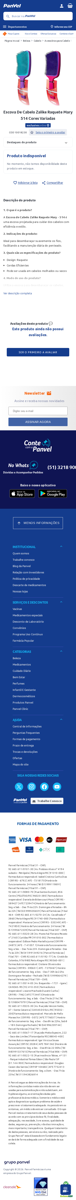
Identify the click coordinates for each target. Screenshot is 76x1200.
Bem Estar (19, 677)
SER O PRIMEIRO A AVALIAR (38, 352)
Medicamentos (22, 664)
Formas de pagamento (26, 739)
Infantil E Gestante (24, 690)
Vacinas (17, 609)
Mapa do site (20, 764)
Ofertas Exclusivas (48, 33)
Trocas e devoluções (25, 752)
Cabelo (37, 40)
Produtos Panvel (23, 702)
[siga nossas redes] (19, 786)
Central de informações (27, 726)
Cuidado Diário (22, 671)
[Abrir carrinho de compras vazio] (70, 5)
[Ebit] (41, 1187)
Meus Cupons (13, 33)
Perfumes (18, 683)
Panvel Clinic (20, 709)
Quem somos (21, 553)
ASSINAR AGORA (38, 422)
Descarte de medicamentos (29, 585)
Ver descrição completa (17, 293)
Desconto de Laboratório (28, 621)
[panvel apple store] (22, 493)
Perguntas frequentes (26, 733)
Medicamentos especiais (28, 615)
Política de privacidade (26, 579)
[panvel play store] (52, 493)
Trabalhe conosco (24, 560)
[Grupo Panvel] (16, 1161)
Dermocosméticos (24, 696)
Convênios (19, 628)
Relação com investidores (28, 572)
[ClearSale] (12, 1187)
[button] (38, 142)
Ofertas (17, 758)
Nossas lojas (20, 591)
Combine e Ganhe (67, 33)
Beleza (26, 40)
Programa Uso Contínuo (28, 634)
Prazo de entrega (23, 745)
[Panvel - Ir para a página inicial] (30, 6)
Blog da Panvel (22, 566)
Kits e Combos (31, 33)
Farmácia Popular (23, 640)
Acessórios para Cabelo (57, 40)
